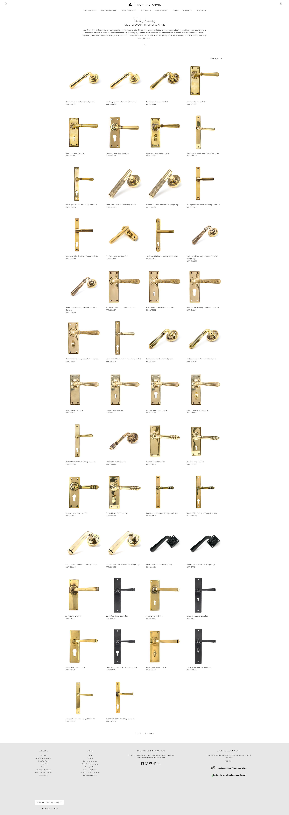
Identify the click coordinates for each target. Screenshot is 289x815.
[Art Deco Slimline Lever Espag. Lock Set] (164, 235)
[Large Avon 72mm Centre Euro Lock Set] (124, 646)
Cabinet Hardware (128, 10)
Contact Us (43, 764)
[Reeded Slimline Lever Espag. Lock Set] (205, 492)
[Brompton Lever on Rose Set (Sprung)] (124, 183)
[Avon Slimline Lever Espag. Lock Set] (124, 697)
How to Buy (201, 10)
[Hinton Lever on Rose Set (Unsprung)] (205, 338)
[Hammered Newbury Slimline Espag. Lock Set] (124, 338)
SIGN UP (228, 761)
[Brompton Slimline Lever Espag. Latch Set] (205, 183)
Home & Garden (161, 10)
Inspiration (187, 10)
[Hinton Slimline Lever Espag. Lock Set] (84, 440)
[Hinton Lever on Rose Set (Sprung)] (164, 338)
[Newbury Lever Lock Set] (84, 132)
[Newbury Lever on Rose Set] (164, 81)
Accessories (146, 10)
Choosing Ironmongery (90, 764)
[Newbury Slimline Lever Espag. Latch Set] (205, 132)
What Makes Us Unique (43, 758)
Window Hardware (109, 10)
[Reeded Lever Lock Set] (205, 440)
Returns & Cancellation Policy (90, 773)
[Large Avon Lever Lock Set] (205, 595)
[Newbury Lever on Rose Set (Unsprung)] (124, 81)
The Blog (90, 758)
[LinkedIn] (159, 763)
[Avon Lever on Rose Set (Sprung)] (164, 543)
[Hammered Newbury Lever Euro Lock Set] (205, 286)
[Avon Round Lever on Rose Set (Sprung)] (84, 543)
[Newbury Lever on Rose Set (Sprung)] (84, 81)
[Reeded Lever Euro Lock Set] (84, 492)
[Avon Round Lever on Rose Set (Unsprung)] (124, 543)
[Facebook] (142, 763)
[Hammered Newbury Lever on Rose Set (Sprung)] (84, 286)
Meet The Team (43, 761)
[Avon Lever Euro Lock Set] (84, 646)
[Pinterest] (155, 763)
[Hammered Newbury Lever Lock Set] (164, 286)
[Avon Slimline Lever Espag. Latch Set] (84, 697)
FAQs (90, 755)
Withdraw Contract (89, 775)
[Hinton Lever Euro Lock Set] (164, 389)
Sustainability (43, 775)
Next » (151, 733)
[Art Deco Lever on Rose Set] (124, 235)
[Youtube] (150, 763)
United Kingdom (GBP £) (47, 802)
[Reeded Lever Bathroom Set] (124, 492)
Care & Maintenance (90, 761)
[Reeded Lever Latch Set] (164, 440)
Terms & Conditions (89, 770)
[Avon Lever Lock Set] (164, 595)
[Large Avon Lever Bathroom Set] (205, 646)
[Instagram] (146, 763)
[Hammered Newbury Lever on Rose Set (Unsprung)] (205, 235)
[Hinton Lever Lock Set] (124, 389)
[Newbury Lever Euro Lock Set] (124, 132)
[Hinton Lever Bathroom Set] (205, 389)
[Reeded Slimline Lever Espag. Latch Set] (164, 492)
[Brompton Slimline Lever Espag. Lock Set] (84, 235)
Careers (43, 767)
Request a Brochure (43, 770)
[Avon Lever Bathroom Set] (164, 646)
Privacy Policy (90, 767)
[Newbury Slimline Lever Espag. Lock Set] (84, 183)
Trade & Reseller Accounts (43, 773)
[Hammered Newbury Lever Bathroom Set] (84, 338)
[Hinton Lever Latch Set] (84, 389)
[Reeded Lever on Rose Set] (124, 440)
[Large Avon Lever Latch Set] (124, 595)
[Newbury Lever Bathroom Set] (164, 132)
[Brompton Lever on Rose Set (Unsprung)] (164, 183)
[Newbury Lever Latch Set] (205, 81)
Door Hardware (90, 10)
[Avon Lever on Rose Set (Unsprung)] (205, 543)
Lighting (175, 10)
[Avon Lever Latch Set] (84, 595)
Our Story (43, 755)
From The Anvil (52, 808)
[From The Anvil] (144, 4)
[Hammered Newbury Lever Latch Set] (124, 286)
